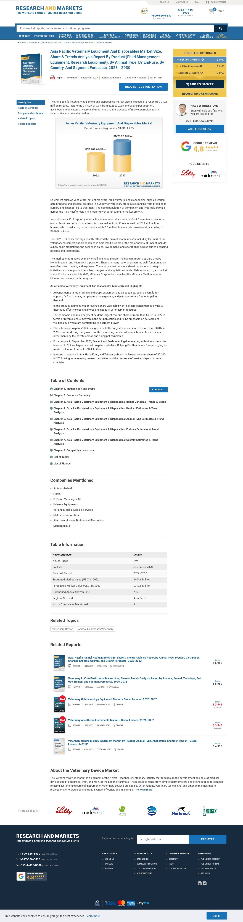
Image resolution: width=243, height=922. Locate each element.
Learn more (93, 916)
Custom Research (146, 868)
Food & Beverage (165, 35)
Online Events (208, 868)
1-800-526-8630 (160, 15)
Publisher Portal (210, 864)
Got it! (217, 916)
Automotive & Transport (132, 35)
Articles (205, 873)
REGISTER (208, 839)
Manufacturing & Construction (85, 35)
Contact (173, 859)
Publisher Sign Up (210, 859)
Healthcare (23, 35)
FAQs (171, 864)
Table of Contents (28, 107)
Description (24, 102)
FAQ (197, 2)
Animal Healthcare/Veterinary (95, 629)
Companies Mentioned (31, 113)
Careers (109, 864)
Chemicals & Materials (65, 35)
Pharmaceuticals (44, 35)
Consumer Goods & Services (186, 35)
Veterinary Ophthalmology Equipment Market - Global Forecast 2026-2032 (112, 699)
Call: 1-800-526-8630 (199, 121)
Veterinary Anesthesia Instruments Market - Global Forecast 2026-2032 (111, 720)
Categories (143, 859)
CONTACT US (182, 2)
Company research (147, 864)
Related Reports (27, 123)
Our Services (221, 35)
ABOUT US (164, 2)
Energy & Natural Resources (109, 35)
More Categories (206, 35)
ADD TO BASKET (200, 84)
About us (109, 859)
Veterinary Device (62, 629)
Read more (145, 789)
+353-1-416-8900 (186, 11)
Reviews (109, 868)
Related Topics (26, 118)
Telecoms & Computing (149, 35)
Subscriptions (144, 873)
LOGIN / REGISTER (218, 2)
